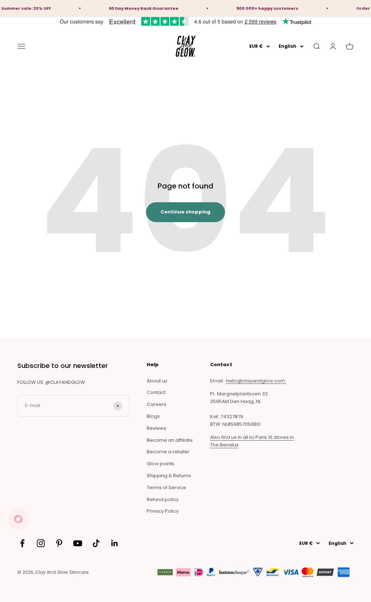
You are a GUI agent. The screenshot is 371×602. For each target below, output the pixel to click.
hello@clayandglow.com (256, 380)
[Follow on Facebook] (22, 543)
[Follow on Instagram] (41, 543)
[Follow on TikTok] (96, 543)
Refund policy (163, 499)
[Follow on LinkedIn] (115, 543)
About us (157, 380)
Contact (156, 392)
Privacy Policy (163, 511)
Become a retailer (168, 451)
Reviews (156, 428)
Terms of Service (166, 487)
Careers (156, 404)
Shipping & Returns (169, 475)
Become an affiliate (170, 440)
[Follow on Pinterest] (59, 543)
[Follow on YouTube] (78, 543)
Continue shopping (185, 211)
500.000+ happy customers (263, 8)
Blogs (153, 416)
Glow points (160, 463)
